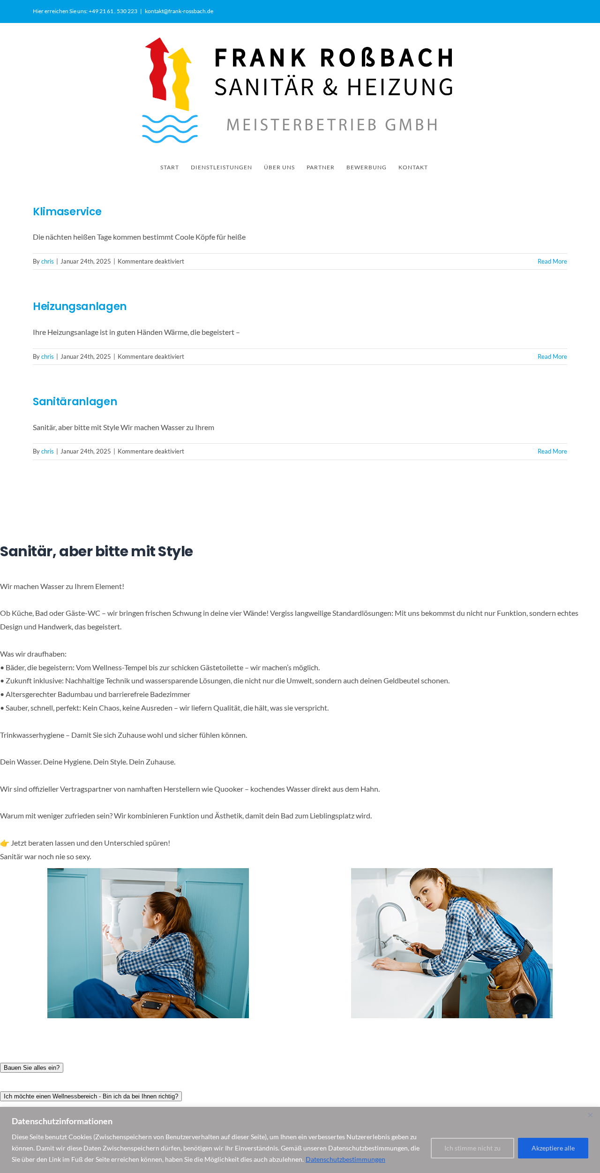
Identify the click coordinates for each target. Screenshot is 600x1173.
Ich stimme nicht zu (472, 1148)
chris (47, 261)
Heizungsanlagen (80, 306)
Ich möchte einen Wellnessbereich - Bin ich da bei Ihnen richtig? (91, 1096)
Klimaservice (67, 211)
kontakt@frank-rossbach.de (179, 11)
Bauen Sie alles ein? (32, 1067)
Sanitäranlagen (75, 401)
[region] (300, 1140)
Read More (552, 261)
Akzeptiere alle (553, 1148)
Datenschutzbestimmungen (345, 1159)
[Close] (590, 1114)
